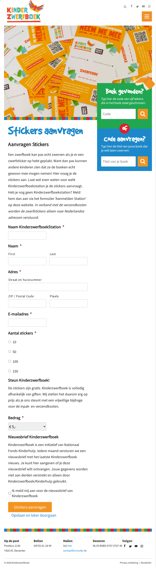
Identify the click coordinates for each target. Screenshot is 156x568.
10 (14, 342)
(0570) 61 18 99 (42, 545)
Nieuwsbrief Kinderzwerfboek (33, 436)
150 (15, 371)
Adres (14, 271)
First (11, 254)
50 (14, 351)
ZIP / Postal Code (21, 296)
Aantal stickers (22, 332)
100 (15, 361)
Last (53, 254)
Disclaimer (146, 562)
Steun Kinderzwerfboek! (29, 380)
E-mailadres (20, 313)
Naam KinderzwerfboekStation (36, 226)
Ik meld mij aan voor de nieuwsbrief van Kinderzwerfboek (42, 493)
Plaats (54, 296)
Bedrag (16, 417)
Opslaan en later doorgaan (33, 515)
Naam (15, 245)
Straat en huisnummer (25, 280)
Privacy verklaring (129, 562)
